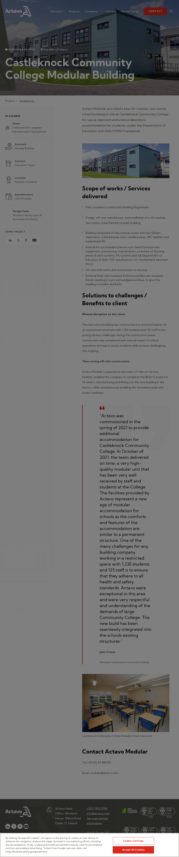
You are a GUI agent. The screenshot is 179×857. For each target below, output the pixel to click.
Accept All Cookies (133, 849)
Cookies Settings (133, 840)
